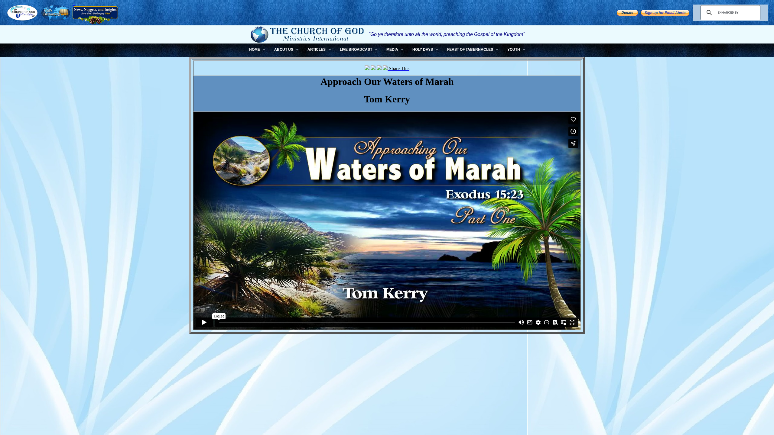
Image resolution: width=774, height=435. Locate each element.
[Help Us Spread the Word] (627, 14)
